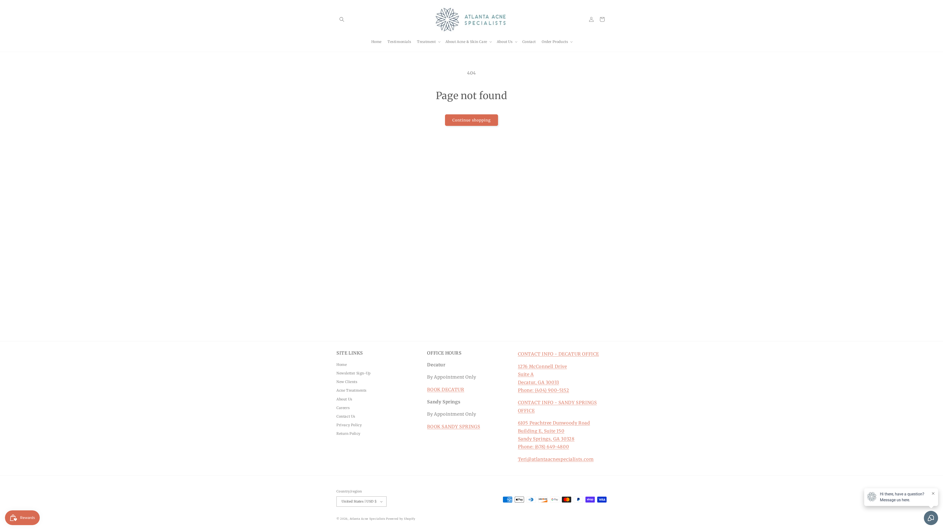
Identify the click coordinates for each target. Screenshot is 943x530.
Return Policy (348, 433)
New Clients (347, 382)
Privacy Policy (349, 425)
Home (341, 364)
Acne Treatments (351, 390)
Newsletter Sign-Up (353, 373)
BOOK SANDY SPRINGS (453, 426)
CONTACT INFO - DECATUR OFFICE (558, 354)
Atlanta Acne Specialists (367, 518)
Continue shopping (471, 120)
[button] (341, 19)
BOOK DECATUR (445, 389)
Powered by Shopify (400, 518)
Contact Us (345, 416)
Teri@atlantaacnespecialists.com (556, 459)
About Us (344, 399)
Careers (343, 408)
